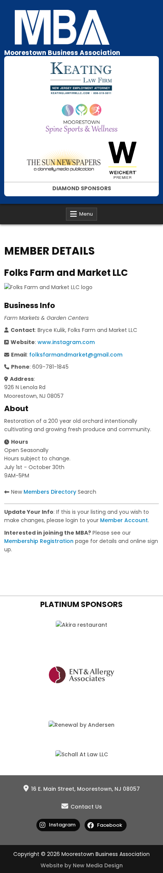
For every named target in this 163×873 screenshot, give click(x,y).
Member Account (124, 520)
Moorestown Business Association (62, 52)
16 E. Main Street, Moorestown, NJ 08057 (85, 789)
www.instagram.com (66, 342)
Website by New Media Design (82, 865)
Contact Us (86, 806)
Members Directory (50, 492)
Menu (86, 213)
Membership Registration (39, 541)
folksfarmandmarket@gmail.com (75, 354)
